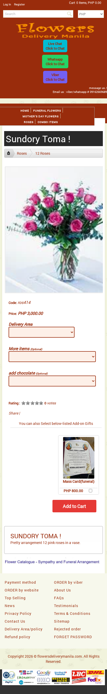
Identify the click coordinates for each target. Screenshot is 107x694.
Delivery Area (20, 324)
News (10, 605)
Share (13, 413)
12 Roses (42, 153)
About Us (62, 590)
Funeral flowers (47, 110)
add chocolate (28, 373)
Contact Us (15, 621)
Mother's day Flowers (41, 116)
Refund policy (17, 636)
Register (19, 4)
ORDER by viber (68, 582)
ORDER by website (22, 590)
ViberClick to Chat (55, 77)
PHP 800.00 (73, 490)
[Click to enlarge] (79, 458)
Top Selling (15, 597)
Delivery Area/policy (24, 629)
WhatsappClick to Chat (55, 61)
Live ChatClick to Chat (55, 46)
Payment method (20, 582)
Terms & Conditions (72, 613)
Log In (7, 4)
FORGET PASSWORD (73, 636)
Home (25, 110)
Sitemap (62, 621)
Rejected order (67, 629)
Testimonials (66, 605)
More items (25, 348)
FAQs (59, 597)
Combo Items (48, 122)
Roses (29, 122)
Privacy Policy (18, 613)
